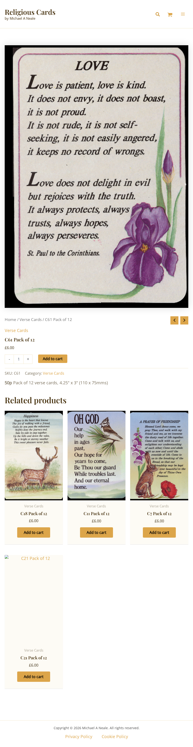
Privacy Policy (78, 736)
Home (10, 319)
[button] (159, 15)
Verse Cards (31, 319)
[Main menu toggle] (183, 14)
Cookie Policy (115, 736)
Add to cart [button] (34, 532)
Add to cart (53, 358)
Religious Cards (30, 12)
